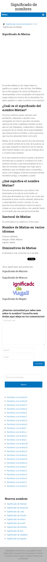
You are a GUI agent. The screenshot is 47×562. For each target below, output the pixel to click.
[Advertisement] (23, 60)
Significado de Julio (15, 511)
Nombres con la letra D (17, 409)
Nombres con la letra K (17, 436)
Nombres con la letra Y (17, 482)
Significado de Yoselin (16, 515)
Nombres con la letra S (17, 463)
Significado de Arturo (16, 519)
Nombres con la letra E (17, 413)
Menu (4, 14)
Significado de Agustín (16, 538)
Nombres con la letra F (17, 416)
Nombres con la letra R (17, 459)
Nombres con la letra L (17, 440)
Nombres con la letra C (17, 405)
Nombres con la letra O (17, 451)
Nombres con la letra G (17, 420)
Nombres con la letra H (17, 424)
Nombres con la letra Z (17, 486)
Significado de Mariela (14, 271)
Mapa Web (8, 553)
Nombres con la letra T (17, 467)
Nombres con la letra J (17, 432)
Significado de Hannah (17, 504)
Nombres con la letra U (17, 470)
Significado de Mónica (14, 277)
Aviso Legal (19, 556)
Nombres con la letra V (17, 474)
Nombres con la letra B (17, 401)
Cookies (28, 556)
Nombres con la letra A (17, 397)
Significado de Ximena (17, 527)
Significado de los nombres (18, 24)
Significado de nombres (15, 551)
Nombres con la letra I (17, 428)
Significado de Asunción (17, 508)
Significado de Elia (15, 531)
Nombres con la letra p (17, 455)
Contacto (9, 556)
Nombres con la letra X (17, 478)
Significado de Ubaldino (17, 535)
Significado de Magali (14, 298)
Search (23, 385)
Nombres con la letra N (17, 447)
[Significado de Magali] (23, 288)
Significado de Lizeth (16, 523)
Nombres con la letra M (17, 443)
